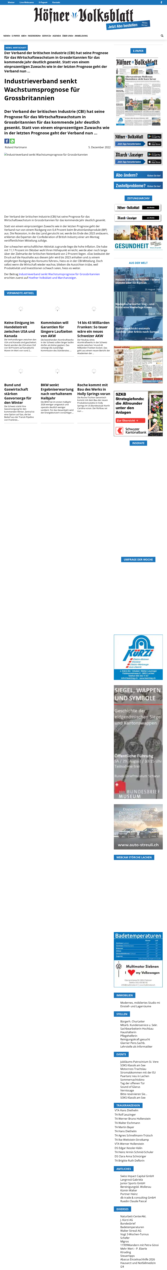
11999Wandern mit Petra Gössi (139, 1245)
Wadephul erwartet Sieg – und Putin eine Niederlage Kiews (134, 305)
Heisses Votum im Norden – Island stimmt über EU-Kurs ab (137, 281)
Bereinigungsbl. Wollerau (135, 1187)
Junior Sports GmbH (132, 1183)
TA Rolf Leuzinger (125, 1114)
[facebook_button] (161, 2)
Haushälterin (128, 1032)
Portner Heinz (129, 1194)
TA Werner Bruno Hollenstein (133, 1118)
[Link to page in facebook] (6, 141)
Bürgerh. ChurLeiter (132, 1021)
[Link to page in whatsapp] (12, 141)
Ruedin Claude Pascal (133, 1201)
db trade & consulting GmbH (138, 1197)
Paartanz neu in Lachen (134, 1076)
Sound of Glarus (130, 1087)
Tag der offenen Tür (132, 1083)
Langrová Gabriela (131, 1179)
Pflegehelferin (128, 1036)
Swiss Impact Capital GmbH (137, 1176)
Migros (124, 1241)
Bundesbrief (127, 1223)
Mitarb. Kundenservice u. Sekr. (139, 1025)
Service (46, 35)
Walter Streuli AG (130, 1230)
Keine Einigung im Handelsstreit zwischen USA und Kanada (19, 329)
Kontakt (56, 2)
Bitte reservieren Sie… (133, 1094)
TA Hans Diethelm (126, 1131)
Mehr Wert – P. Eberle (133, 1248)
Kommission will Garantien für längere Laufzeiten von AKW (56, 329)
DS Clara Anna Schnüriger (130, 1156)
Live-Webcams (27, 2)
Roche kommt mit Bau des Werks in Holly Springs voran (93, 389)
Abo (23, 35)
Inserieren (34, 35)
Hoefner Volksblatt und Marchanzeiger (52, 278)
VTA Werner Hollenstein (129, 1144)
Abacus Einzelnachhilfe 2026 (137, 1259)
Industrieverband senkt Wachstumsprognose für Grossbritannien (59, 274)
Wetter (11, 2)
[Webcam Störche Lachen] (138, 912)
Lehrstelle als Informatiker (136, 1046)
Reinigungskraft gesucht (135, 1039)
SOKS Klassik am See (132, 1065)
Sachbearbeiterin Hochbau (136, 1028)
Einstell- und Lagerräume (135, 1006)
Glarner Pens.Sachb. (132, 1043)
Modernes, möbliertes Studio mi (140, 1002)
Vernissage (127, 1090)
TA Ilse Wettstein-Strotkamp (132, 1139)
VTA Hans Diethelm (126, 1110)
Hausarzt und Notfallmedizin (138, 1263)
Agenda (57, 35)
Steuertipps (127, 1256)
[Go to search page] (162, 35)
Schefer (125, 1238)
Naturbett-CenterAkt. (133, 1216)
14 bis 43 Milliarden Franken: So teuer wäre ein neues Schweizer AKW (93, 329)
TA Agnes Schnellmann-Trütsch (134, 1135)
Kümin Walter (128, 1190)
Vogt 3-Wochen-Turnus (134, 1234)
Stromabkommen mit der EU (138, 1072)
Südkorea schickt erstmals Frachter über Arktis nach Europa (137, 330)
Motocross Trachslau (133, 1069)
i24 (122, 1266)
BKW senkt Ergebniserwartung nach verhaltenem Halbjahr (57, 391)
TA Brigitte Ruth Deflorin (129, 1160)
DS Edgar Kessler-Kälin (128, 1148)
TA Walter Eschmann (127, 1123)
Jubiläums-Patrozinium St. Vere (139, 1062)
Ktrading (125, 1252)
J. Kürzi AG (126, 1220)
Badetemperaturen (132, 1227)
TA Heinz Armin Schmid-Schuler (134, 1152)
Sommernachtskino (132, 1079)
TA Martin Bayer (124, 1127)
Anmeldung (81, 35)
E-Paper (42, 2)
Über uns (67, 35)
